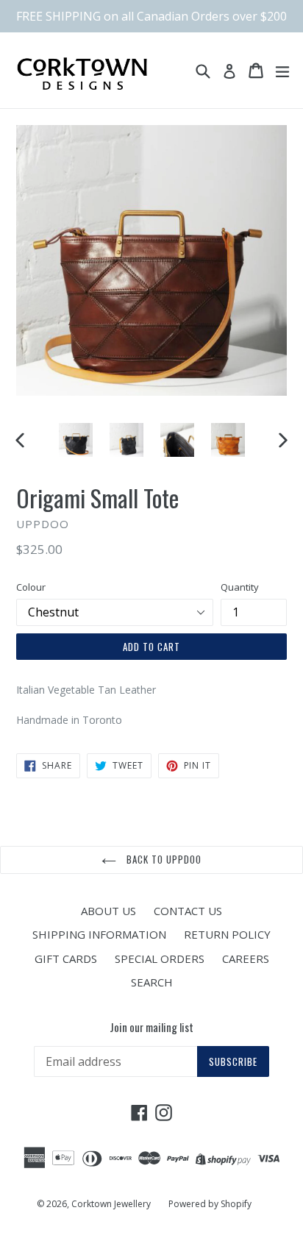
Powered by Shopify (210, 1204)
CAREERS (245, 958)
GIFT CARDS (66, 958)
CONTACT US (188, 910)
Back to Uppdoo (163, 859)
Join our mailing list (151, 1027)
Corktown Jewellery (111, 1204)
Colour (31, 587)
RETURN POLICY (227, 934)
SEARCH (152, 982)
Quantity (240, 587)
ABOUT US (108, 910)
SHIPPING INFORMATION (99, 934)
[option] (75, 440)
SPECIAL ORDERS (159, 958)
